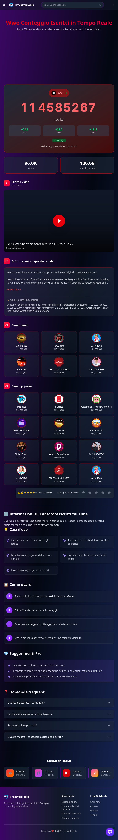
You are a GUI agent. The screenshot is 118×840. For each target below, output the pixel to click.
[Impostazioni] (114, 5)
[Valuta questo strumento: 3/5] (96, 493)
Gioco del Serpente (71, 813)
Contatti (94, 806)
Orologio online (69, 801)
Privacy (94, 810)
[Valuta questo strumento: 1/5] (83, 493)
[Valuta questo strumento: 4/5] (103, 493)
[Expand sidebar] (4, 5)
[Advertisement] (59, 57)
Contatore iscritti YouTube (70, 808)
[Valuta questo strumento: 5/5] (109, 493)
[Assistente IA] (110, 832)
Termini (94, 814)
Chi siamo (95, 801)
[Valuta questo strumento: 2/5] (90, 493)
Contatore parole (70, 817)
